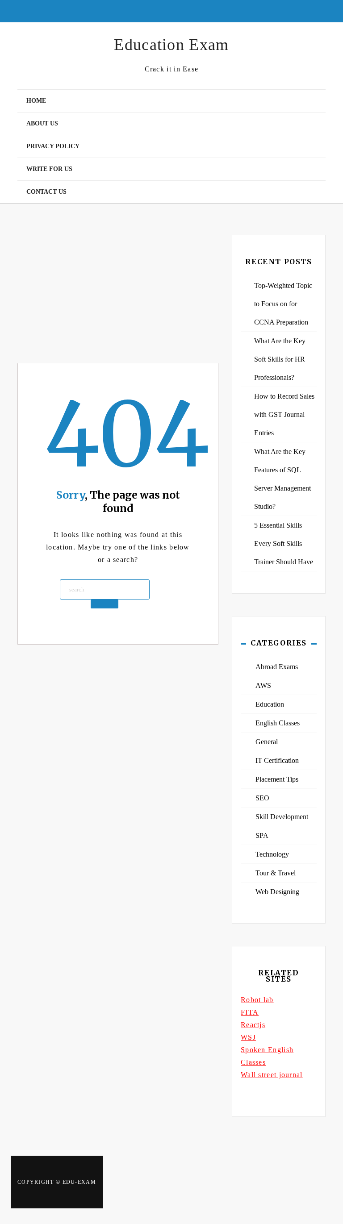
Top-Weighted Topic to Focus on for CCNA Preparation (283, 304)
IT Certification (277, 760)
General (266, 741)
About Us (42, 123)
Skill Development (281, 816)
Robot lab (257, 999)
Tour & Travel (275, 873)
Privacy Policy (52, 146)
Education (269, 704)
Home (36, 100)
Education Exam (171, 45)
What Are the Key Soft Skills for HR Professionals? (279, 359)
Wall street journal (272, 1074)
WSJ (248, 1037)
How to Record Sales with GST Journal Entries (284, 414)
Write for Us (49, 169)
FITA (250, 1012)
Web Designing (277, 891)
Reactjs (253, 1024)
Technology (272, 854)
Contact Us (46, 191)
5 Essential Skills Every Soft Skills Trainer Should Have (283, 543)
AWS (263, 685)
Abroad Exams (276, 666)
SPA (261, 835)
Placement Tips (276, 779)
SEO (262, 798)
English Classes (277, 723)
